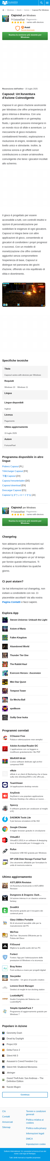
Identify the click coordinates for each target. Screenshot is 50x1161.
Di (18, 19)
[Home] (3, 10)
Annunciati (7, 1122)
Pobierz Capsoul (10, 466)
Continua (25, 1095)
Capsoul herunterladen (13, 481)
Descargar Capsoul (11, 490)
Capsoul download (11, 485)
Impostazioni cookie (36, 1144)
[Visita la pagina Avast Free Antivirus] (25, 28)
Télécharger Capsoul (12, 471)
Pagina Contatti (11, 602)
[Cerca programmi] (41, 3)
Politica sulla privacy (36, 1128)
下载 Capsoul (9, 476)
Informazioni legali (35, 1133)
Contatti (6, 1116)
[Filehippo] (10, 3)
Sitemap (6, 1127)
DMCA (29, 1139)
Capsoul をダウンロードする (16, 495)
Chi (4, 1111)
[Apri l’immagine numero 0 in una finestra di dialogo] (23, 295)
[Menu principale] (47, 3)
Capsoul (23, 15)
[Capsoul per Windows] (5, 18)
